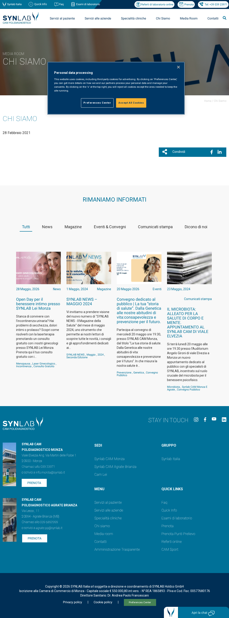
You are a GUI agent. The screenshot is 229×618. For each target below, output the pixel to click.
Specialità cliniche (133, 18)
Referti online (171, 541)
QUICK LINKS (172, 489)
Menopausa (23, 363)
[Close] (178, 67)
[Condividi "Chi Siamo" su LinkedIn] (220, 152)
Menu (99, 489)
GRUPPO (168, 445)
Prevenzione (124, 372)
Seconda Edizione (77, 357)
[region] (116, 88)
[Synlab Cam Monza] (20, 23)
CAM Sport (169, 549)
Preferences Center (140, 602)
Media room (103, 534)
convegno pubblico (188, 389)
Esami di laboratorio (88, 4)
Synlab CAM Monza (109, 459)
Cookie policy (103, 602)
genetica (138, 372)
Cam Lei (100, 474)
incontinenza (24, 366)
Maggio (91, 354)
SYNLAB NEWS (75, 354)
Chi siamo (102, 526)
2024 (101, 354)
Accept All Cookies (131, 102)
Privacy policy (72, 602)
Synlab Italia (14, 4)
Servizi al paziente (108, 502)
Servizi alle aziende (108, 510)
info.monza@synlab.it (50, 472)
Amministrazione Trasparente (117, 549)
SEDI (98, 445)
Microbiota (173, 386)
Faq (61, 4)
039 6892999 (49, 522)
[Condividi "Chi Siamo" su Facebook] (211, 152)
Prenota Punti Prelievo (178, 534)
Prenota (189, 4)
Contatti (212, 18)
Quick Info (169, 510)
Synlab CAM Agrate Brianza (115, 467)
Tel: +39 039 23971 (216, 4)
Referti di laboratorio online (157, 4)
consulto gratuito (44, 366)
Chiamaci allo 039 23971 (38, 467)
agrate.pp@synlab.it (49, 528)
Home (207, 100)
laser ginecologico (43, 363)
